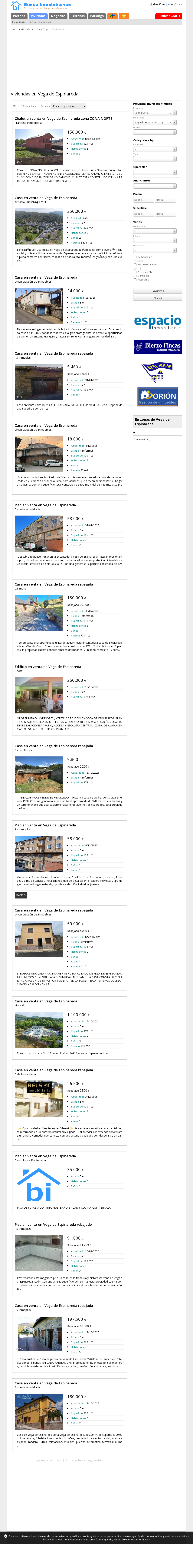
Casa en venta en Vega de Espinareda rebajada (54, 353)
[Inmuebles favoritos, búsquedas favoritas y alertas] (124, 16)
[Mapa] (112, 16)
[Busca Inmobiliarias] (16, 9)
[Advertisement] (96, 59)
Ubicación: (138, 245)
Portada (19, 16)
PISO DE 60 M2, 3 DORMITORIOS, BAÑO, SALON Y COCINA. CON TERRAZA (64, 1207)
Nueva (158, 298)
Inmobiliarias (19, 22)
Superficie (77, 143)
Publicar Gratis (169, 16)
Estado (75, 223)
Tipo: (135, 154)
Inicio (15, 29)
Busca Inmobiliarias (47, 4)
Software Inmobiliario (40, 22)
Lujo (140, 268)
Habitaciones (78, 148)
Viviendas (38, 16)
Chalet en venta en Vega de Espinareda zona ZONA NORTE (64, 118)
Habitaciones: (140, 226)
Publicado (76, 218)
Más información (140, 1539)
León (37, 29)
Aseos (74, 870)
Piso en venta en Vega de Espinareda (45, 505)
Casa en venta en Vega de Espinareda (46, 197)
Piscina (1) (143, 279)
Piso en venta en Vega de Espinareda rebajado (53, 1224)
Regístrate (176, 4)
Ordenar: (46, 106)
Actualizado (77, 139)
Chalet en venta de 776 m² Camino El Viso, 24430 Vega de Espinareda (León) (63, 1053)
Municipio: (138, 117)
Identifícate (159, 4)
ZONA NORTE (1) (142, 439)
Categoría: (138, 144)
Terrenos (78, 16)
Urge (140, 260)
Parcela (75, 242)
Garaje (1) (143, 275)
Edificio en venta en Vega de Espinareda (48, 666)
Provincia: (138, 108)
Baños (74, 153)
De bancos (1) (145, 257)
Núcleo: (137, 127)
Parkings (97, 16)
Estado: (136, 235)
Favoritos (158, 291)
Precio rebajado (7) (148, 264)
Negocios (58, 16)
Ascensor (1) (145, 272)
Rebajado (73, 374)
